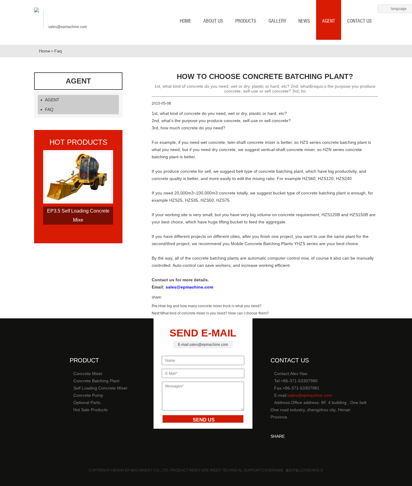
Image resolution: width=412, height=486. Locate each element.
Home (44, 51)
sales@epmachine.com (67, 27)
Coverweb (272, 470)
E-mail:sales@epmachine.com (203, 344)
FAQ (49, 109)
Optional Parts (86, 402)
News (304, 21)
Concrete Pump (88, 395)
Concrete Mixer (88, 373)
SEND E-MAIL (203, 333)
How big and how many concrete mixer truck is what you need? (209, 306)
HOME (185, 21)
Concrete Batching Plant (96, 380)
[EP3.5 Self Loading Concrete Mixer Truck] (78, 201)
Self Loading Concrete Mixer (100, 388)
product (84, 360)
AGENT (328, 21)
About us (213, 21)
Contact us (359, 21)
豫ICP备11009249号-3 (304, 470)
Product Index (185, 470)
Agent (78, 81)
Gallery (277, 21)
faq (58, 51)
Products (245, 21)
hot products (78, 142)
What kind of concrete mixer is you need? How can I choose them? (214, 313)
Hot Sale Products (90, 409)
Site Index (211, 470)
